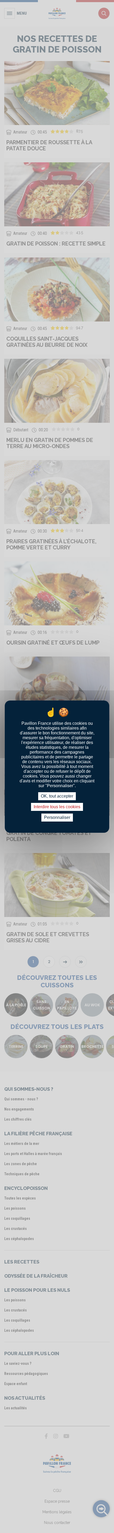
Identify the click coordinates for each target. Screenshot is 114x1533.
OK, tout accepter (57, 796)
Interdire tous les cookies (57, 806)
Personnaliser (57, 817)
